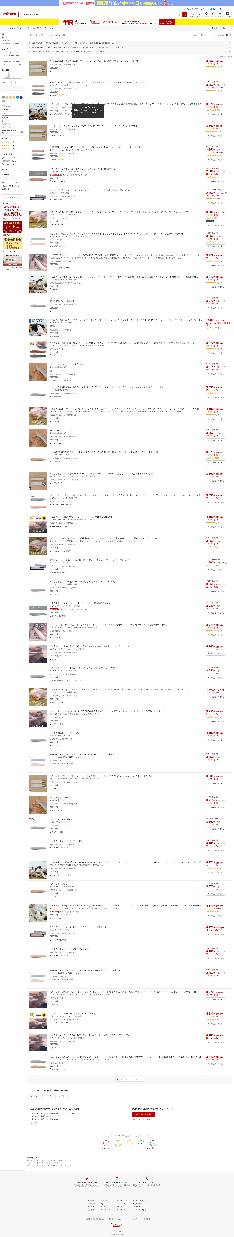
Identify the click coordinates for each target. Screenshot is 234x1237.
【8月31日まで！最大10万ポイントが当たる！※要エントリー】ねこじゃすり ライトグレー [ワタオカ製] (95, 147)
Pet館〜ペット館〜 (58, 724)
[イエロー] (14, 97)
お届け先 (5, 109)
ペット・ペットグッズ (35, 1160)
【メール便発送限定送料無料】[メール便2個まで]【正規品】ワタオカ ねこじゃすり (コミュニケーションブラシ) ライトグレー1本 (106, 387)
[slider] (2, 78)
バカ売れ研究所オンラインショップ (63, 114)
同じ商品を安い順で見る (216, 114)
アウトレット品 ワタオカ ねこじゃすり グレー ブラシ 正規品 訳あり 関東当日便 (90, 190)
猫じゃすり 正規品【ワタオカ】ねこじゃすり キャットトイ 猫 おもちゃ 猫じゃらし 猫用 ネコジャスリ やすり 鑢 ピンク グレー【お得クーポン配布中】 (117, 234)
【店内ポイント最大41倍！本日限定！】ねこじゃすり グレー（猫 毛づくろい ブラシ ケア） (90, 646)
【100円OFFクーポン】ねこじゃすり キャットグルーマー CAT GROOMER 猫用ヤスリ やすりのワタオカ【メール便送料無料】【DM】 (109, 625)
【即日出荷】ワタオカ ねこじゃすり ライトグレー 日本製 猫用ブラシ (80, 603)
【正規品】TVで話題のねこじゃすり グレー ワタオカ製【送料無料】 (81, 517)
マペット (55, 311)
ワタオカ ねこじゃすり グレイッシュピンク (70, 949)
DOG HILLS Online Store (60, 526)
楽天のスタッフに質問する (143, 1114)
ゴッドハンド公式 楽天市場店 (61, 551)
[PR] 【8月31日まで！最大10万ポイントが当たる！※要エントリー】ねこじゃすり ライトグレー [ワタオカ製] (97, 82)
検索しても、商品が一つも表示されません (46, 1119)
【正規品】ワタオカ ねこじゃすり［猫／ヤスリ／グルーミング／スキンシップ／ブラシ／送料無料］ (94, 126)
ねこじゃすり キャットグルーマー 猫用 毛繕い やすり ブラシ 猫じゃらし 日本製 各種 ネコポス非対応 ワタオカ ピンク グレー (104, 538)
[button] (225, 9)
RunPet (54, 789)
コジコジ (55, 659)
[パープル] (21, 97)
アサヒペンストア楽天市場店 (61, 381)
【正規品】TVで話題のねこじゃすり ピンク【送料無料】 (75, 1013)
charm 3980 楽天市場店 (60, 573)
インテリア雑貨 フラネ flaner (61, 268)
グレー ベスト (34, 1096)
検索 (13, 87)
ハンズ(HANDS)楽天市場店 (61, 847)
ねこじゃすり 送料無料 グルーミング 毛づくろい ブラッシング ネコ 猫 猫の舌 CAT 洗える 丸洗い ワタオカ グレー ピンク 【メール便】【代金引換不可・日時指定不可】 (123, 992)
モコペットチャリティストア (61, 875)
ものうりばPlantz (57, 224)
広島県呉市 (55, 336)
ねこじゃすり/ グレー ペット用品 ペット (67, 364)
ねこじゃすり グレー (59, 298)
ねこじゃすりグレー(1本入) (61, 819)
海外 (8, 106)
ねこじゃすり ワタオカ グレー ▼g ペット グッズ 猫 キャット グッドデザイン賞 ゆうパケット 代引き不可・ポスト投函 (101, 474)
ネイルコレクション (58, 637)
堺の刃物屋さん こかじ (59, 421)
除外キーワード (7, 189)
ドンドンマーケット (58, 810)
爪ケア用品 (68, 1165)
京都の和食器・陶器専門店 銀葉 (62, 764)
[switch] (21, 132)
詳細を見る (102, 52)
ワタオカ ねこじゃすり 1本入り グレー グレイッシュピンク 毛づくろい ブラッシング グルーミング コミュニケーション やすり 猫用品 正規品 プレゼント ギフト (120, 212)
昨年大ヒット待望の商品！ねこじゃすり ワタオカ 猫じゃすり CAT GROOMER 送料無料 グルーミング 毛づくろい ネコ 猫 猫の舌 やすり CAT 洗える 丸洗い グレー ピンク (124, 343)
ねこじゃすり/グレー (59, 798)
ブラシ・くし (69, 1160)
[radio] (3, 37)
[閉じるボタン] (229, 43)
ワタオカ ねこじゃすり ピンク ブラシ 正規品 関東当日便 (78, 927)
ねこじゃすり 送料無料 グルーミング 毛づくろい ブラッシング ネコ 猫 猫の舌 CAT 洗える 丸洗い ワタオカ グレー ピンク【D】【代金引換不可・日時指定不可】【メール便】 (126, 1057)
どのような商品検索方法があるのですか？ (46, 1116)
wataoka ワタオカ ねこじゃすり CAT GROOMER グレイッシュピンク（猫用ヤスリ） (87, 970)
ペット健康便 (56, 396)
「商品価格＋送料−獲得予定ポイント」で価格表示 (43, 35)
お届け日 (5, 118)
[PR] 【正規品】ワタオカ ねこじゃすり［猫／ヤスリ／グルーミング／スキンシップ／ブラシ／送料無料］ (96, 61)
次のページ (139, 1079)
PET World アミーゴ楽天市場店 (62, 504)
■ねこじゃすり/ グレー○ (60, 430)
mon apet (55, 1005)
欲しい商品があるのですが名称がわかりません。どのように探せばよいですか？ (58, 1113)
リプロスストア (57, 483)
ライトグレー (49, 1096)
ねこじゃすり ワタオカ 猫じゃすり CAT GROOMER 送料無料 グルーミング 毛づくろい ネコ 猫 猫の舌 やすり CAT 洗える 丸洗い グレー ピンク (112, 711)
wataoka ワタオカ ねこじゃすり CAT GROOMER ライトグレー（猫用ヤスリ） (84, 754)
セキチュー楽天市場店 (59, 181)
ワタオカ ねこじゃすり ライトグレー (66, 733)
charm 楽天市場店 (58, 199)
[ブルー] (17, 97)
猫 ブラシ (62, 1096)
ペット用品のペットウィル (60, 681)
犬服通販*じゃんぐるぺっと (61, 246)
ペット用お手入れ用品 (54, 1160)
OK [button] (101, 111)
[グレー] (3, 97)
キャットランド (57, 355)
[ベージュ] (6, 97)
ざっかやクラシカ (58, 745)
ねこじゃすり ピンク (59, 884)
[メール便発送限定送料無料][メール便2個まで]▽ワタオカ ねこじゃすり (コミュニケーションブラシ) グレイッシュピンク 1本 (104, 452)
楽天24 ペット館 (57, 832)
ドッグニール (56, 1048)
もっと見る (34, 1123)
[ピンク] (10, 97)
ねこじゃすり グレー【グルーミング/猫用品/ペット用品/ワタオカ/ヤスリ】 (83, 582)
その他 (55, 1163)
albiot (54, 95)
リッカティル (56, 918)
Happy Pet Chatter (58, 443)
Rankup (54, 289)
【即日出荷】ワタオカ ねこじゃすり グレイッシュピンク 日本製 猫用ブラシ (83, 169)
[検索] (184, 14)
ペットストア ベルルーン (60, 594)
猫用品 (48, 1163)
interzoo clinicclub (58, 71)
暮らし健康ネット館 (58, 1069)
